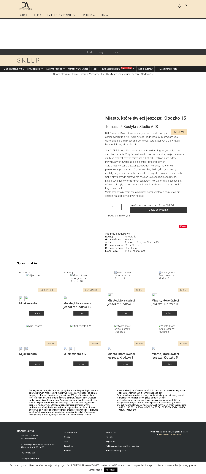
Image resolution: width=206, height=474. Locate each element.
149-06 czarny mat (135, 251)
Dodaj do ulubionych (119, 215)
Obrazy (82, 74)
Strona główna (61, 74)
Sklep (74, 74)
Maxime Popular (54, 69)
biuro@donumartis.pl (30, 458)
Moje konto (111, 432)
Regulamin (110, 441)
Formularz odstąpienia (116, 450)
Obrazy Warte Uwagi (78, 69)
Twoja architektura (116, 68)
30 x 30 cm (131, 248)
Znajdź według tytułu (14, 69)
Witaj (23, 15)
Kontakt (106, 15)
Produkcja (88, 15)
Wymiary (93, 74)
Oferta (37, 15)
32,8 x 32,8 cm (132, 245)
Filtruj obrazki (33, 69)
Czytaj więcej (95, 469)
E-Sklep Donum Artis (59, 15)
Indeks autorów (145, 69)
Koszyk (109, 437)
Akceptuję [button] (110, 470)
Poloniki (94, 69)
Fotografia (130, 236)
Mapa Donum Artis (168, 69)
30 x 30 (104, 74)
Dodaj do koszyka (158, 209)
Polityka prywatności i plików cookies (122, 446)
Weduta (129, 239)
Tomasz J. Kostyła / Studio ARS (142, 242)
